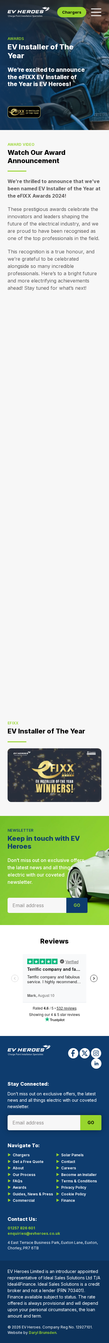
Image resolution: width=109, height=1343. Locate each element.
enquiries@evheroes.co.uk (34, 1233)
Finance (68, 1200)
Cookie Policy (73, 1194)
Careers (68, 1168)
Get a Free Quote (28, 1161)
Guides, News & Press (33, 1194)
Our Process (24, 1174)
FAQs (17, 1181)
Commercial (24, 1200)
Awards (19, 1187)
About (18, 1168)
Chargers (71, 12)
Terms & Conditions (79, 1181)
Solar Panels (72, 1155)
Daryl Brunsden (42, 1332)
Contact (68, 1161)
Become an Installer (79, 1174)
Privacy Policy (73, 1187)
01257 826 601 (21, 1228)
